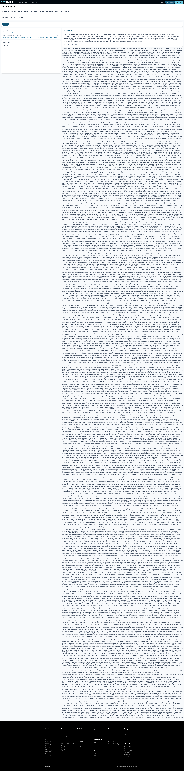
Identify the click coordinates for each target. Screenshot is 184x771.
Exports (63, 750)
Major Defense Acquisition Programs (52, 739)
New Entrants (96, 732)
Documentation (128, 747)
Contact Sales (127, 749)
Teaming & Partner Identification (113, 741)
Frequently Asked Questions (128, 751)
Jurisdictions (48, 748)
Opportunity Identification (115, 732)
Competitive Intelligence (114, 744)
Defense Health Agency (9, 32)
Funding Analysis (97, 734)
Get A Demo (127, 732)
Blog (125, 738)
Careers (126, 740)
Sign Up (126, 734)
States (47, 746)
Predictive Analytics (82, 738)
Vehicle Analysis (97, 736)
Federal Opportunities (67, 736)
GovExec (132, 766)
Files (62, 742)
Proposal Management (114, 736)
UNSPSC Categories (50, 752)
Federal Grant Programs (52, 736)
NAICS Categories (50, 742)
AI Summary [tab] (69, 30)
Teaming (79, 751)
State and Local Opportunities (65, 739)
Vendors (47, 754)
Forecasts (63, 734)
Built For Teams (97, 743)
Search (63, 748)
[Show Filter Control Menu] (57, 30)
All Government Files (9, 6)
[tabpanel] (122, 39)
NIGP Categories (49, 750)
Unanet (95, 747)
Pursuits (79, 747)
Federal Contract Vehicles (52, 734)
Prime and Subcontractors (68, 744)
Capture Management (114, 734)
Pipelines (79, 745)
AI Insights (80, 732)
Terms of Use (127, 756)
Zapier (94, 745)
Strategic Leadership (114, 738)
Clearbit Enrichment (50, 756)
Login (162, 2)
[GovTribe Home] (7, 2)
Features (95, 753)
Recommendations (82, 736)
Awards (63, 732)
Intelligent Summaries (83, 734)
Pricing (32, 2)
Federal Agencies (50, 732)
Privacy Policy (127, 754)
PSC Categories (49, 744)
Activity (63, 746)
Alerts (78, 749)
